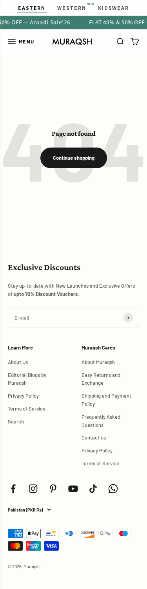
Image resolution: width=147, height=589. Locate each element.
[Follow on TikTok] (93, 488)
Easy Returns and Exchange (101, 379)
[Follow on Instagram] (33, 488)
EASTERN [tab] (31, 7)
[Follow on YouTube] (73, 488)
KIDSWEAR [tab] (113, 7)
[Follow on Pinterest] (53, 488)
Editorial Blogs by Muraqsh (27, 379)
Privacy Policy (23, 396)
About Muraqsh (98, 362)
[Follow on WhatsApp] (113, 488)
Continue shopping (73, 158)
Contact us (94, 437)
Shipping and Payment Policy (106, 400)
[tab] (71, 8)
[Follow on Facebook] (13, 488)
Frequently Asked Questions (101, 421)
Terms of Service (26, 408)
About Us (18, 362)
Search (16, 421)
